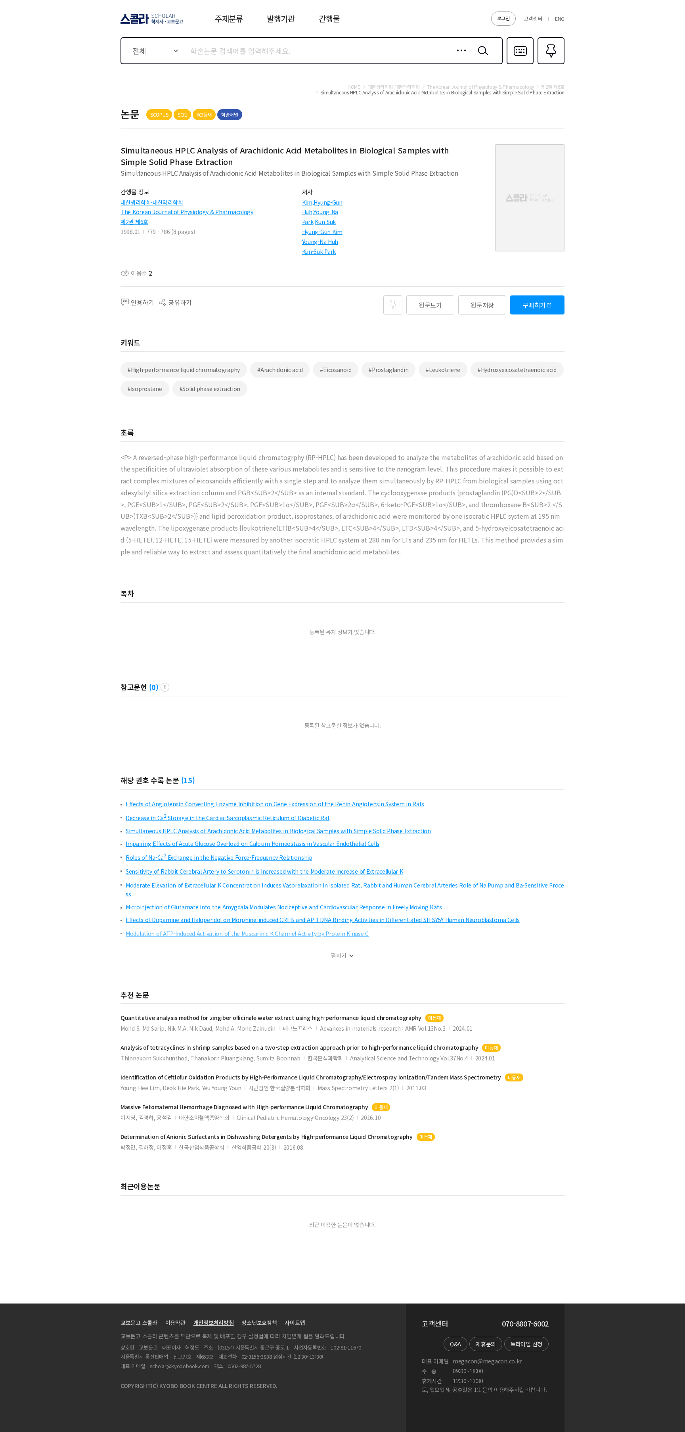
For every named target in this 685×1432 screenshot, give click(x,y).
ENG (559, 18)
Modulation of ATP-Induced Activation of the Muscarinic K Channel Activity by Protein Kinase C (247, 933)
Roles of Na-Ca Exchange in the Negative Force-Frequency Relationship (219, 857)
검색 (481, 56)
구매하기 (534, 305)
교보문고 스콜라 (139, 1323)
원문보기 (430, 305)
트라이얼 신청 (526, 1344)
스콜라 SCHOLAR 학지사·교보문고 (151, 23)
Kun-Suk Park (319, 251)
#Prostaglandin (388, 370)
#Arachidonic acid (279, 370)
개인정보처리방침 (213, 1323)
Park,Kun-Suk (319, 222)
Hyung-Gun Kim (322, 232)
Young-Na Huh (320, 241)
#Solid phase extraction (210, 389)
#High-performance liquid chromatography (184, 370)
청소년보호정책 (259, 1323)
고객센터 (533, 18)
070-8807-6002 (525, 1323)
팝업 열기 (165, 687)
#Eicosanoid (335, 370)
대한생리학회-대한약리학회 (152, 202)
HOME (354, 87)
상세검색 (459, 56)
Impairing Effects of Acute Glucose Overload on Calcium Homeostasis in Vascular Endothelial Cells (252, 843)
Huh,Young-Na (320, 212)
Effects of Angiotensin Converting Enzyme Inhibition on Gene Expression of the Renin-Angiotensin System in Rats (275, 804)
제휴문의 (486, 1344)
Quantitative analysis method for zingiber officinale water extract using (271, 1018)
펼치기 (338, 955)
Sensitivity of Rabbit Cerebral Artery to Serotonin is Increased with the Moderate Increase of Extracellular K (264, 871)
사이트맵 (295, 1323)
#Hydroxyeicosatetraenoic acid (517, 370)
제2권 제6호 (134, 222)
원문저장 (482, 305)
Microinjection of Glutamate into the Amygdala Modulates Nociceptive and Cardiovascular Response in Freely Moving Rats (284, 907)
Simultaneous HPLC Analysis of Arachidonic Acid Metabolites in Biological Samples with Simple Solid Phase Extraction (278, 831)
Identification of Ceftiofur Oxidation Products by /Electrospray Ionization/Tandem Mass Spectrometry (311, 1077)
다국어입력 (520, 63)
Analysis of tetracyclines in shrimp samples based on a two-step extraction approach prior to (299, 1047)
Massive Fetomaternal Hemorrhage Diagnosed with (244, 1107)
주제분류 (229, 18)
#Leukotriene (443, 370)
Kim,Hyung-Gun (322, 202)
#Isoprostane (145, 389)
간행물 (329, 18)
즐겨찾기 (550, 63)
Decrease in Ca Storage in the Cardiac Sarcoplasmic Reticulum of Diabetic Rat (227, 818)
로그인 (503, 18)
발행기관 (281, 18)
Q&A (455, 1344)
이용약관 (175, 1323)
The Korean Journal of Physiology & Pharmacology (187, 212)
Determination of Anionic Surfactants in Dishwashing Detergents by (267, 1137)
